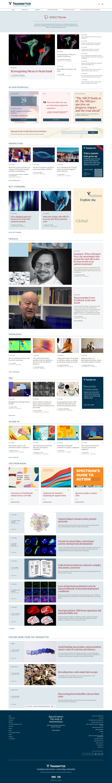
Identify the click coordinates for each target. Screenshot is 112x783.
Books (10, 730)
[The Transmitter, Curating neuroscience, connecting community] (20, 4)
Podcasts (11, 726)
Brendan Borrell (80, 275)
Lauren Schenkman (63, 408)
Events (10, 734)
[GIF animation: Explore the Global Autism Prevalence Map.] (88, 211)
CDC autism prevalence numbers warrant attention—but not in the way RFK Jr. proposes (43, 361)
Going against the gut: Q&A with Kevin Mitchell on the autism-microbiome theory (67, 404)
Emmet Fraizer (14, 450)
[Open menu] (102, 4)
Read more (24, 119)
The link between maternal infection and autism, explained (42, 447)
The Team (101, 718)
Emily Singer (15, 650)
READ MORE (88, 119)
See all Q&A (12, 415)
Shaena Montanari (64, 365)
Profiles (11, 722)
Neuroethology (14, 666)
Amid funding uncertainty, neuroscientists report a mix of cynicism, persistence (79, 648)
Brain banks (14, 67)
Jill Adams (61, 74)
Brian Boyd (61, 174)
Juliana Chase (14, 174)
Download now (18, 502)
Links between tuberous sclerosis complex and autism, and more (79, 566)
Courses (11, 736)
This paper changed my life (15, 724)
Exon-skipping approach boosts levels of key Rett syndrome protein (21, 219)
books (14, 732)
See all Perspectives (14, 180)
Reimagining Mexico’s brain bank (31, 71)
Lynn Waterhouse (39, 367)
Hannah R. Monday (24, 174)
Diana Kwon (13, 407)
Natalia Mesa (16, 673)
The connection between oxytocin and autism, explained (90, 447)
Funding (13, 643)
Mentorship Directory (97, 727)
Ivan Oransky (79, 316)
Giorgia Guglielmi (17, 225)
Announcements (99, 729)
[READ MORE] (100, 93)
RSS (102, 733)
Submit (93, 132)
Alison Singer (38, 172)
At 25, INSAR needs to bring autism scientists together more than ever (67, 169)
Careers (101, 731)
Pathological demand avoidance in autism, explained (68, 446)
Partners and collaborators (96, 720)
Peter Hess (61, 450)
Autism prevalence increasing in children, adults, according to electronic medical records (67, 360)
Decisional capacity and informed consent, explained (19, 446)
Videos (10, 728)
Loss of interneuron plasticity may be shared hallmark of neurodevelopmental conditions (92, 57)
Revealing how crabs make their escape (78, 672)
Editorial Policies (98, 738)
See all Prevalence (14, 372)
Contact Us (100, 747)
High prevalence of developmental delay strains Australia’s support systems (91, 360)
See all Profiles (81, 321)
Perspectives (25, 9)
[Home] (56, 766)
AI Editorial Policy (98, 740)
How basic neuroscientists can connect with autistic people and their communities (19, 169)
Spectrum (60, 66)
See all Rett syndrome (15, 233)
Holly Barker (38, 410)
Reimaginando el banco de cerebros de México (66, 55)
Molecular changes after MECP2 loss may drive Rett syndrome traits (56, 219)
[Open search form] (99, 4)
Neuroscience (77, 294)
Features (11, 720)
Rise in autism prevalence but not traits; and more (19, 359)
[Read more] (36, 93)
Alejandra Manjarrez (18, 75)
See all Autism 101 (14, 457)
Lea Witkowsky (13, 175)
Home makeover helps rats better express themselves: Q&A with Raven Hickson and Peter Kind (43, 404)
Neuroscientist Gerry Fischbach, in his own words (84, 300)
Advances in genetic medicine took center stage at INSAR (43, 168)
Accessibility (100, 745)
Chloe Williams (49, 225)
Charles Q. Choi (38, 452)
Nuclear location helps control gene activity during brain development (76, 542)
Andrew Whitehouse (88, 365)
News (13, 9)
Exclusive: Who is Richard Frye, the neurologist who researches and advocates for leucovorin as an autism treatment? (87, 259)
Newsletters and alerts (97, 722)
